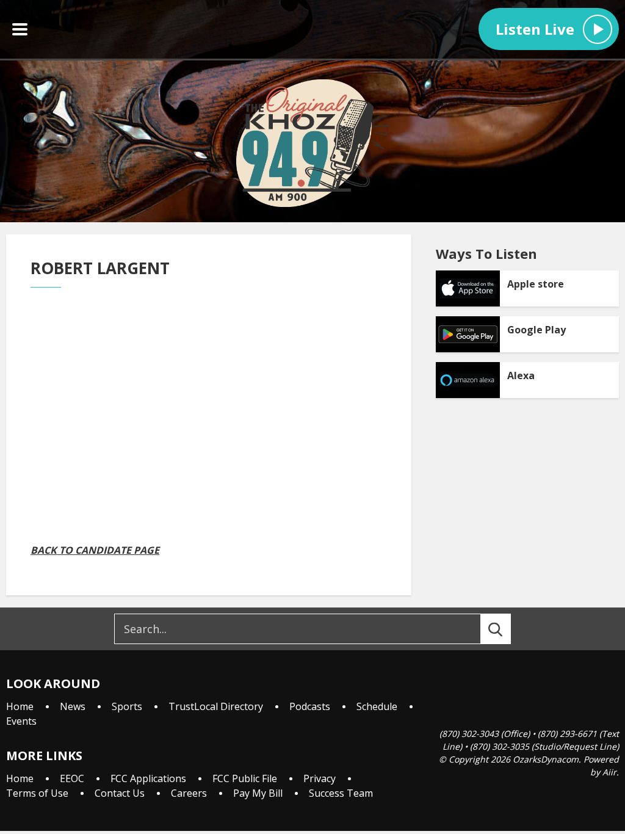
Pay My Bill (258, 793)
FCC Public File (244, 778)
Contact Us (120, 793)
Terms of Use (37, 793)
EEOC (72, 778)
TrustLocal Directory (215, 706)
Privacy (319, 778)
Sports (127, 706)
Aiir (609, 772)
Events (21, 721)
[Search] (506, 628)
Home (20, 706)
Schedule (376, 706)
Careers (189, 793)
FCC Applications (148, 778)
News (72, 706)
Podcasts (309, 706)
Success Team (341, 793)
